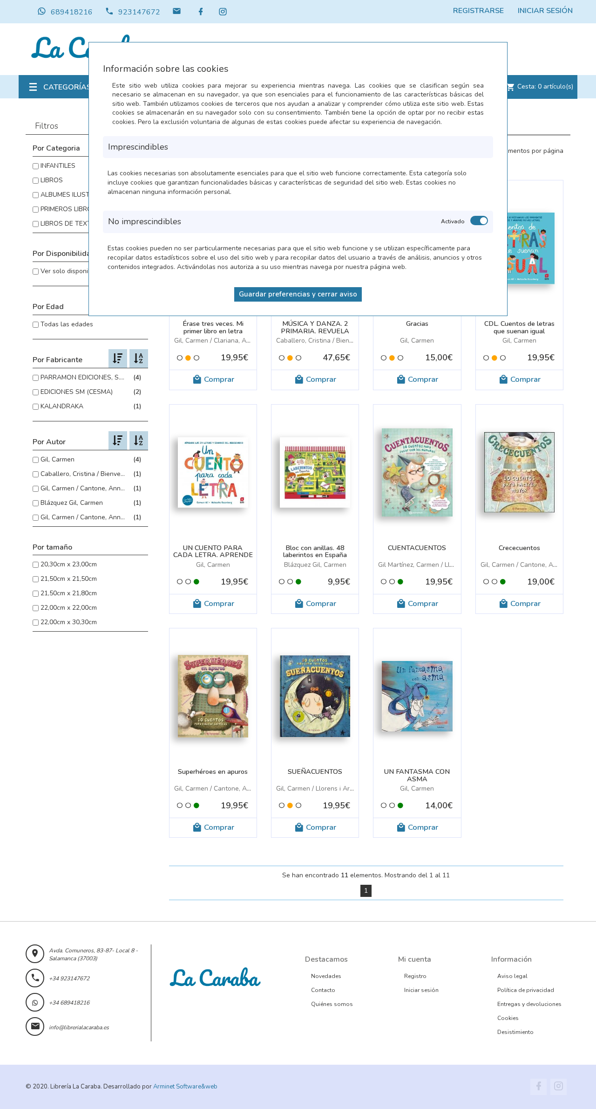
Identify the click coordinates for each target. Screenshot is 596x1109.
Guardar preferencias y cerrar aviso (298, 294)
